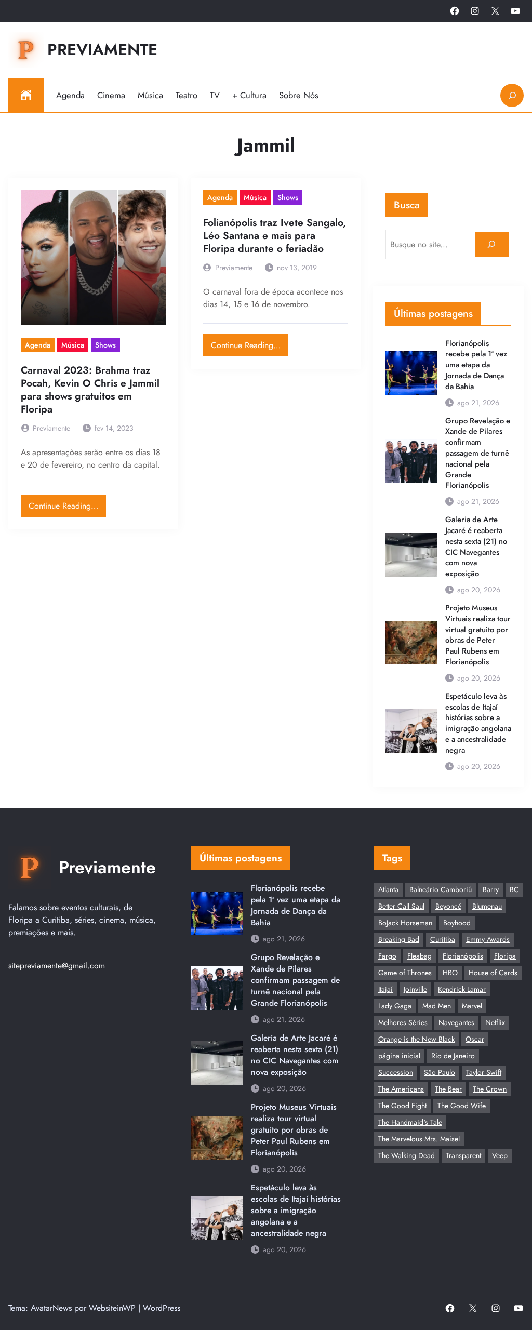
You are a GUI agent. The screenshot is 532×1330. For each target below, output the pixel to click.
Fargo (387, 956)
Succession (395, 1072)
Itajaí (385, 989)
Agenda (37, 345)
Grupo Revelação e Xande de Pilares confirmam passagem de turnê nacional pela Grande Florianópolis (477, 453)
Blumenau (487, 906)
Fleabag (419, 956)
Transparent (463, 1155)
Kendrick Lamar (462, 989)
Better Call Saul (401, 906)
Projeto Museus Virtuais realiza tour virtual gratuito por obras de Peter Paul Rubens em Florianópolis (478, 635)
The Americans (401, 1089)
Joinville (415, 989)
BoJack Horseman (405, 922)
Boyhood (457, 922)
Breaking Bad (398, 939)
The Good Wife (461, 1105)
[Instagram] (475, 11)
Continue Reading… (67, 503)
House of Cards (493, 972)
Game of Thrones (405, 972)
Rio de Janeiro (453, 1055)
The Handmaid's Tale (410, 1122)
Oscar (475, 1039)
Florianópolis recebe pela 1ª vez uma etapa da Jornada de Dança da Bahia (476, 365)
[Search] (492, 244)
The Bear (448, 1089)
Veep (500, 1155)
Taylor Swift (483, 1072)
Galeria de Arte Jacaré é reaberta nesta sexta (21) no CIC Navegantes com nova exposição (476, 546)
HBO (450, 972)
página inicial (399, 1055)
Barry (491, 889)
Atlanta (388, 889)
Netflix (495, 1022)
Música (72, 345)
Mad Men (436, 1006)
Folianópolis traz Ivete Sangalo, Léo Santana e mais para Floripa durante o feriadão (274, 235)
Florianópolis (463, 956)
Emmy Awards (488, 939)
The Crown (490, 1089)
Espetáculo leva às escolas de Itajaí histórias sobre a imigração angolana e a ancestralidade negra (478, 723)
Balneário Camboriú (440, 889)
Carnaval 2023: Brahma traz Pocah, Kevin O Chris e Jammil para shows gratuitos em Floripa (90, 390)
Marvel (472, 1006)
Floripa (505, 956)
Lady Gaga (394, 1006)
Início (26, 95)
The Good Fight (402, 1105)
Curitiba (442, 939)
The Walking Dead (406, 1155)
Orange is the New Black (416, 1039)
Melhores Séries (403, 1022)
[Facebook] (454, 11)
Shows (105, 345)
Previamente (102, 49)
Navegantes (456, 1022)
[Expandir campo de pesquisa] (512, 95)
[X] (495, 11)
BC (514, 889)
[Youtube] (515, 11)
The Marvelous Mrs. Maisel (419, 1139)
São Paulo (439, 1072)
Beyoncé (448, 906)
